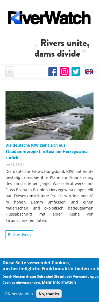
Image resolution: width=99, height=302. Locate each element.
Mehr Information (59, 282)
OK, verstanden (19, 293)
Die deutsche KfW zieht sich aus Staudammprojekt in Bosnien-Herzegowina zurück (46, 151)
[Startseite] (49, 17)
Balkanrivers (19, 234)
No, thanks (49, 294)
